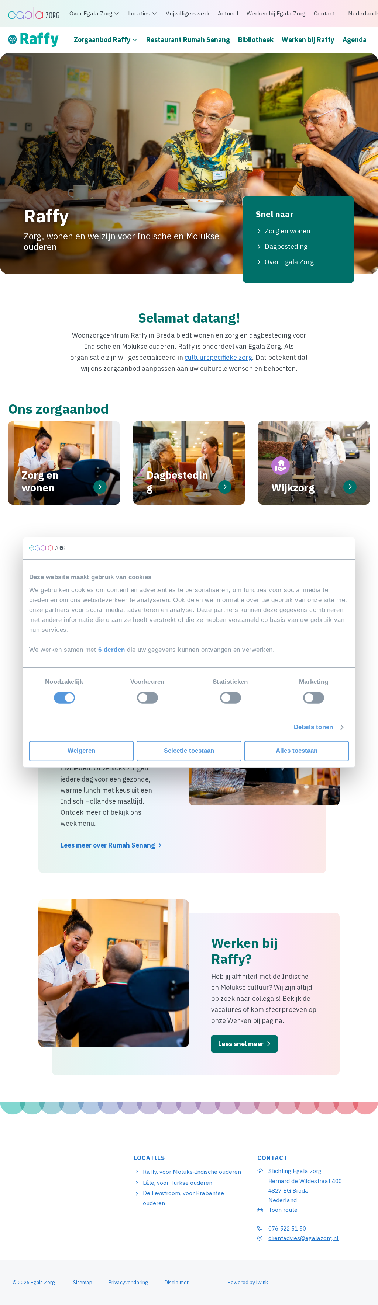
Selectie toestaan (189, 750)
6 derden (111, 649)
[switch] (147, 698)
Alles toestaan (296, 750)
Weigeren (81, 750)
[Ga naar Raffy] (36, 39)
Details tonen (313, 726)
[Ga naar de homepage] (33, 12)
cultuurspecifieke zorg (218, 357)
